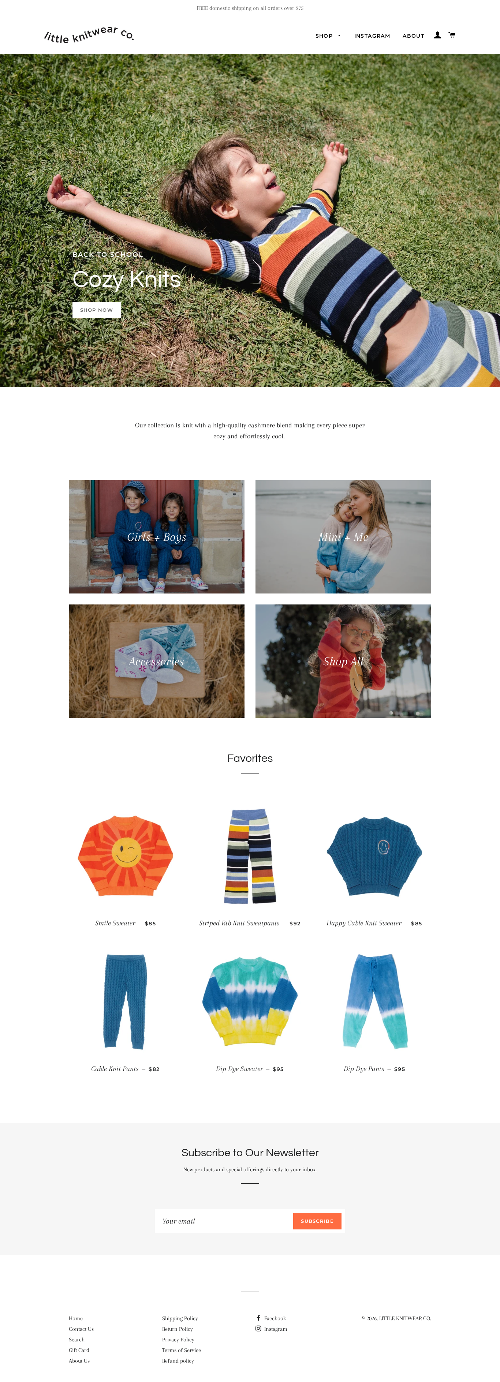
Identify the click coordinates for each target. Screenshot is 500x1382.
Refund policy (178, 1360)
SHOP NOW (96, 310)
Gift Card (79, 1350)
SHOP (325, 36)
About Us (79, 1360)
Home (76, 1318)
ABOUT (413, 36)
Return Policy (177, 1329)
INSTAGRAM (372, 36)
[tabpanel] (250, 220)
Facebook (274, 1318)
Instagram (275, 1329)
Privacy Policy (178, 1339)
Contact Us (81, 1329)
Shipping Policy (180, 1318)
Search (77, 1339)
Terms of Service (181, 1350)
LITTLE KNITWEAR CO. (405, 1318)
